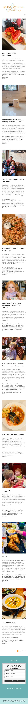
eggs (22, 326)
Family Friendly (21, 73)
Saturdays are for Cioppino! (13, 434)
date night (20, 138)
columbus (9, 578)
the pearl (14, 205)
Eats (3, 72)
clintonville (18, 269)
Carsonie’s (6, 490)
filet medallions (13, 388)
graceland (20, 388)
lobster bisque (17, 140)
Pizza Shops (19, 512)
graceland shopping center (8, 390)
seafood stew (11, 454)
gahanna (10, 75)
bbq (16, 577)
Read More (4, 78)
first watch (19, 327)
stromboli (4, 514)
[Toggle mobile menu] (25, 14)
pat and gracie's (11, 391)
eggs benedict (17, 204)
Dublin (6, 641)
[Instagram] (12, 692)
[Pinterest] (15, 692)
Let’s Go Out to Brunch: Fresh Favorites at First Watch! (11, 305)
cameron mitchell (10, 202)
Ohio (8, 579)
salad (17, 391)
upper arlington (11, 514)
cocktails (8, 138)
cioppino (14, 453)
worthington (10, 328)
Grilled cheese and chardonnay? (12, 72)
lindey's (11, 140)
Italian (18, 511)
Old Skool (6, 556)
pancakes (15, 75)
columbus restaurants (13, 387)
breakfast (4, 73)
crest (15, 270)
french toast (5, 75)
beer (13, 385)
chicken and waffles (19, 202)
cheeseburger (22, 385)
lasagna (8, 512)
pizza (14, 512)
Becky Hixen (7, 71)
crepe (19, 326)
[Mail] (18, 692)
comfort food (14, 73)
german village (5, 140)
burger (13, 269)
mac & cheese (18, 390)
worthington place (18, 328)
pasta (11, 512)
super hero (20, 75)
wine (20, 391)
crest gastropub (20, 270)
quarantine (4, 141)
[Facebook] (10, 692)
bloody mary (15, 201)
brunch (9, 73)
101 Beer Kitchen (8, 622)
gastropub (12, 272)
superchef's (5, 76)
